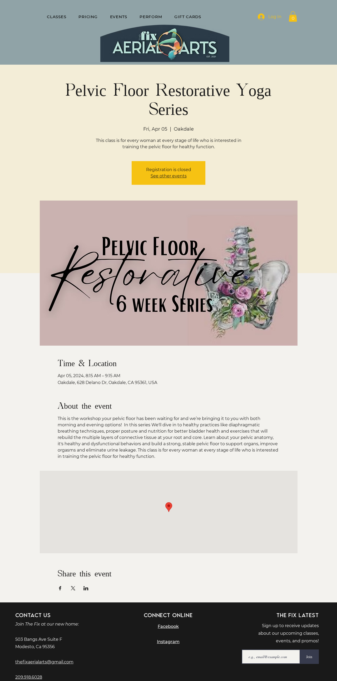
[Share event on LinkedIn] (85, 588)
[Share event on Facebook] (60, 588)
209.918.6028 (28, 677)
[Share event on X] (73, 588)
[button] (293, 16)
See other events (169, 175)
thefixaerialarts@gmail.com (44, 661)
